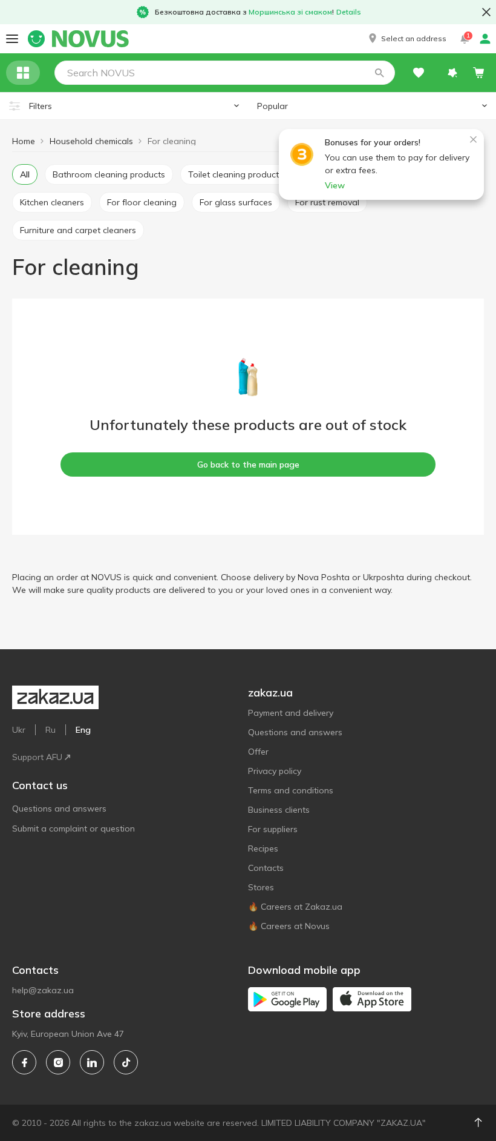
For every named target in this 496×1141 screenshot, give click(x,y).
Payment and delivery (290, 712)
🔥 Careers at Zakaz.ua (295, 906)
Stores (261, 887)
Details (348, 11)
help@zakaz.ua (43, 990)
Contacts (266, 867)
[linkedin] (92, 1062)
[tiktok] (126, 1062)
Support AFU (37, 757)
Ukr (18, 729)
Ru (50, 729)
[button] (406, 38)
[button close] (486, 12)
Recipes (263, 848)
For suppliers (273, 829)
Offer (258, 751)
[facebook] (24, 1062)
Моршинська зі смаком (290, 11)
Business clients (279, 809)
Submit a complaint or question (73, 828)
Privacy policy (274, 771)
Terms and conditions (290, 790)
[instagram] (58, 1062)
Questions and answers (59, 808)
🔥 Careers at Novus (289, 926)
